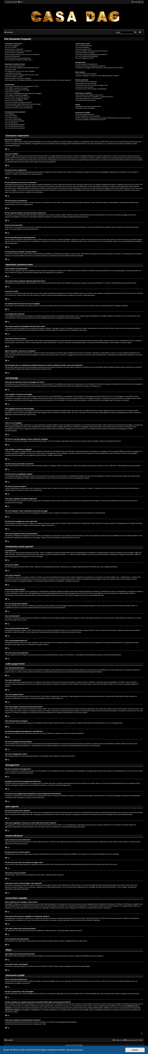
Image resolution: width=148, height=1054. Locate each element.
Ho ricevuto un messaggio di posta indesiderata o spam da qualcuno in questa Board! (99, 67)
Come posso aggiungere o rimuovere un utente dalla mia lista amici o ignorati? (97, 75)
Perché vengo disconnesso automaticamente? (18, 58)
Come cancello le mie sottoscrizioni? (85, 100)
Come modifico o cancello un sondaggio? (16, 95)
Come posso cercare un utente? (84, 87)
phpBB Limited (54, 981)
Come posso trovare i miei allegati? (85, 108)
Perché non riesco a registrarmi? (14, 49)
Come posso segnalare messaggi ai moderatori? (18, 102)
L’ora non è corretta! (10, 69)
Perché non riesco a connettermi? (14, 52)
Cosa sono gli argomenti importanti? (15, 124)
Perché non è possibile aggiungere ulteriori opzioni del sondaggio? (23, 93)
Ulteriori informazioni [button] (74, 1050)
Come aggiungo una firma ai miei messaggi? (17, 90)
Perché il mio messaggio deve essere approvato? (19, 106)
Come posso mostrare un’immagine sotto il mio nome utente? (22, 75)
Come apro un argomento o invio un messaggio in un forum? (22, 86)
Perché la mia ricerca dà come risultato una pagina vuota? (91, 85)
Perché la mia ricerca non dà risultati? (85, 83)
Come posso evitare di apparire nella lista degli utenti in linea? (22, 67)
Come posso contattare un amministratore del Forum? (90, 119)
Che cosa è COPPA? (11, 47)
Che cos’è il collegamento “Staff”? (84, 58)
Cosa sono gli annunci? (11, 122)
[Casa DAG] (75, 16)
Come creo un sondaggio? (12, 91)
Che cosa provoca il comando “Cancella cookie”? (18, 59)
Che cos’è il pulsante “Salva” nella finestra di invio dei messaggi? (23, 104)
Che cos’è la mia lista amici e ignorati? (86, 73)
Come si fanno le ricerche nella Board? (86, 81)
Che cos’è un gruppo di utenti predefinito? (87, 56)
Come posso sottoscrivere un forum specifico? (88, 98)
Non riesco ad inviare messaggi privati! (86, 64)
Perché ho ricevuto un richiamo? (14, 100)
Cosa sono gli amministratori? (83, 45)
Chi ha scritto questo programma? (84, 114)
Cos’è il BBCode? (10, 114)
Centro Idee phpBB (90, 993)
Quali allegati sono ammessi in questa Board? (88, 106)
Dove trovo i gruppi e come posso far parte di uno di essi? (91, 51)
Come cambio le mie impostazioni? (14, 66)
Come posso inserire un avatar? (14, 76)
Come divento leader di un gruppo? (85, 52)
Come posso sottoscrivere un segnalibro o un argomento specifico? (94, 96)
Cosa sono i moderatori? (82, 47)
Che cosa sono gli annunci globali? (14, 121)
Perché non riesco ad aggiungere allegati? (16, 98)
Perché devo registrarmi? (12, 45)
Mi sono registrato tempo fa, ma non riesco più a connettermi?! (22, 54)
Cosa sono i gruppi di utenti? (83, 49)
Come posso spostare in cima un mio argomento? (19, 107)
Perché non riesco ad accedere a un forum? (17, 97)
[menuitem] (20, 2)
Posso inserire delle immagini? (13, 119)
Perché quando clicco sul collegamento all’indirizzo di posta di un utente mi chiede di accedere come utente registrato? (38, 80)
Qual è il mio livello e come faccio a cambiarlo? (18, 78)
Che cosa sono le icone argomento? (15, 128)
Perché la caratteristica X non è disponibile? (87, 116)
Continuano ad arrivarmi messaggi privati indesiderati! (90, 66)
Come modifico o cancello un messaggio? (16, 88)
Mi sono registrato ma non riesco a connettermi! (18, 51)
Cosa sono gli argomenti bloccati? (14, 126)
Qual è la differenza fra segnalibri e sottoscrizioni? (89, 95)
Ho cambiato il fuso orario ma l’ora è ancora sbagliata (19, 71)
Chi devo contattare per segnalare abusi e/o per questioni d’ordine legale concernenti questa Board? (103, 118)
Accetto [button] (135, 1050)
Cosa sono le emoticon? (11, 117)
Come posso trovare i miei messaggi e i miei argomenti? (91, 89)
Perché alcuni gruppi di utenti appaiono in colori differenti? (91, 54)
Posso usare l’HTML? (11, 115)
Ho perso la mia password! (12, 56)
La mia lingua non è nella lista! (13, 73)
